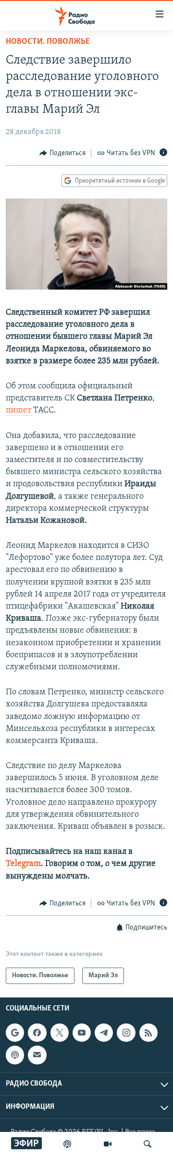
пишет (19, 410)
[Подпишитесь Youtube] (82, 1032)
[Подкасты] (15, 1055)
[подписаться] (37, 1055)
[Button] (62, 153)
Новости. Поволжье (48, 42)
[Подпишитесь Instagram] (126, 1032)
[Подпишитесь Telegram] (104, 1032)
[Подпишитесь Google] (15, 1032)
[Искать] (147, 1144)
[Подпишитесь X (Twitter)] (59, 1032)
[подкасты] (67, 1144)
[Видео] (107, 1144)
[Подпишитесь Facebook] (37, 1032)
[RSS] (148, 1032)
